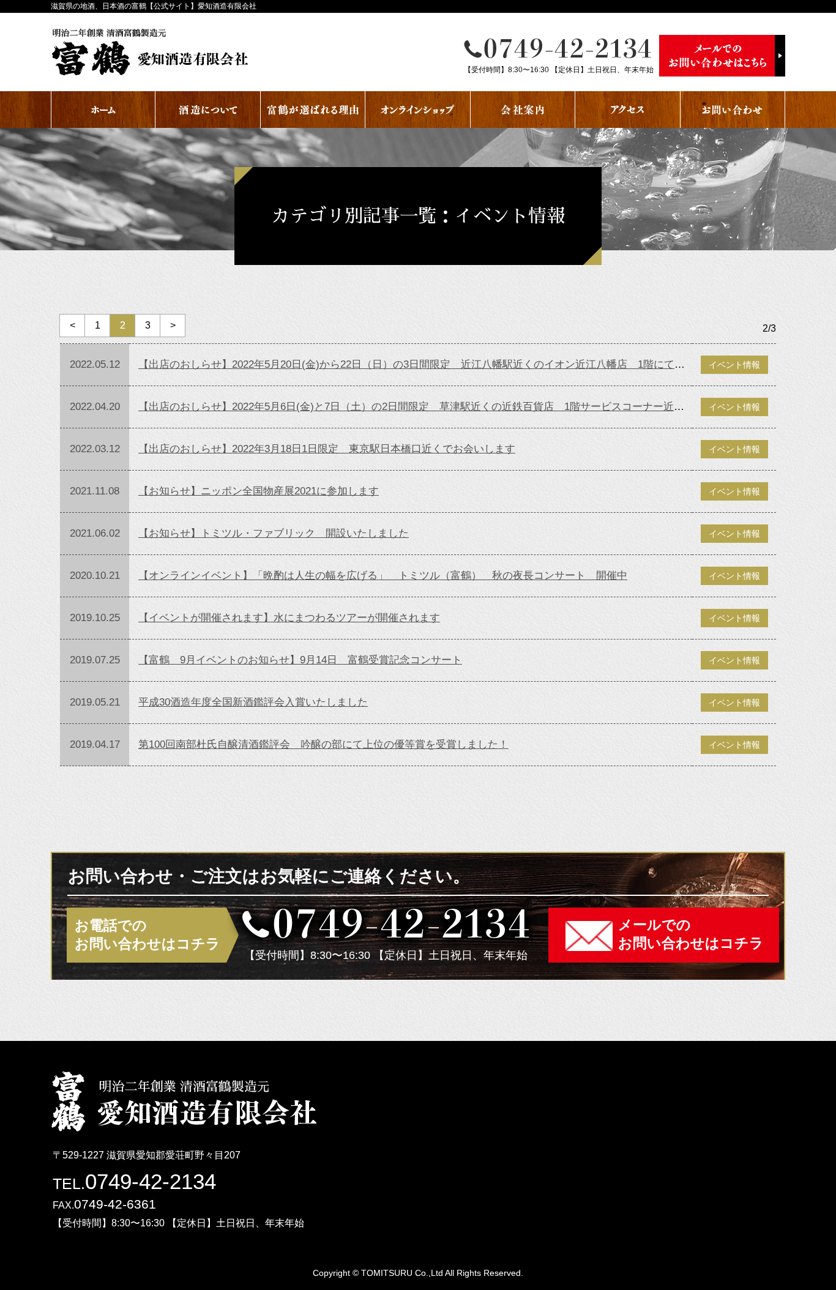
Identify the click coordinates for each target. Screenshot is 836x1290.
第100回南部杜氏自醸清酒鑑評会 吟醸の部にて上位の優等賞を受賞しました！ (323, 744)
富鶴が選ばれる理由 (313, 109)
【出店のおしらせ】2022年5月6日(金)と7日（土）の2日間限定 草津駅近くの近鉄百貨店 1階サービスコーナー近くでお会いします (447, 406)
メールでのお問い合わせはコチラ (691, 934)
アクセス (627, 109)
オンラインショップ (417, 109)
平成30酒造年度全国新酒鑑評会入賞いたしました (253, 702)
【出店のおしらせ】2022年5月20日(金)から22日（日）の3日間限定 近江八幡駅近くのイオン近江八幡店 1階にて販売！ (422, 364)
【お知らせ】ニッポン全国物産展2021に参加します (258, 491)
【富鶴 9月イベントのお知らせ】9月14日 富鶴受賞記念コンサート (300, 660)
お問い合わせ (733, 109)
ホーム (103, 109)
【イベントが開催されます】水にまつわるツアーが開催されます (289, 618)
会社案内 (523, 109)
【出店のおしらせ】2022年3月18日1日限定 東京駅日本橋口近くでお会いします (326, 449)
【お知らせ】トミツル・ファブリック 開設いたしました (273, 533)
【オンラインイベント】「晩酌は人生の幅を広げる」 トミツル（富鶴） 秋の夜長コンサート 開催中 (382, 575)
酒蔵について (207, 109)
